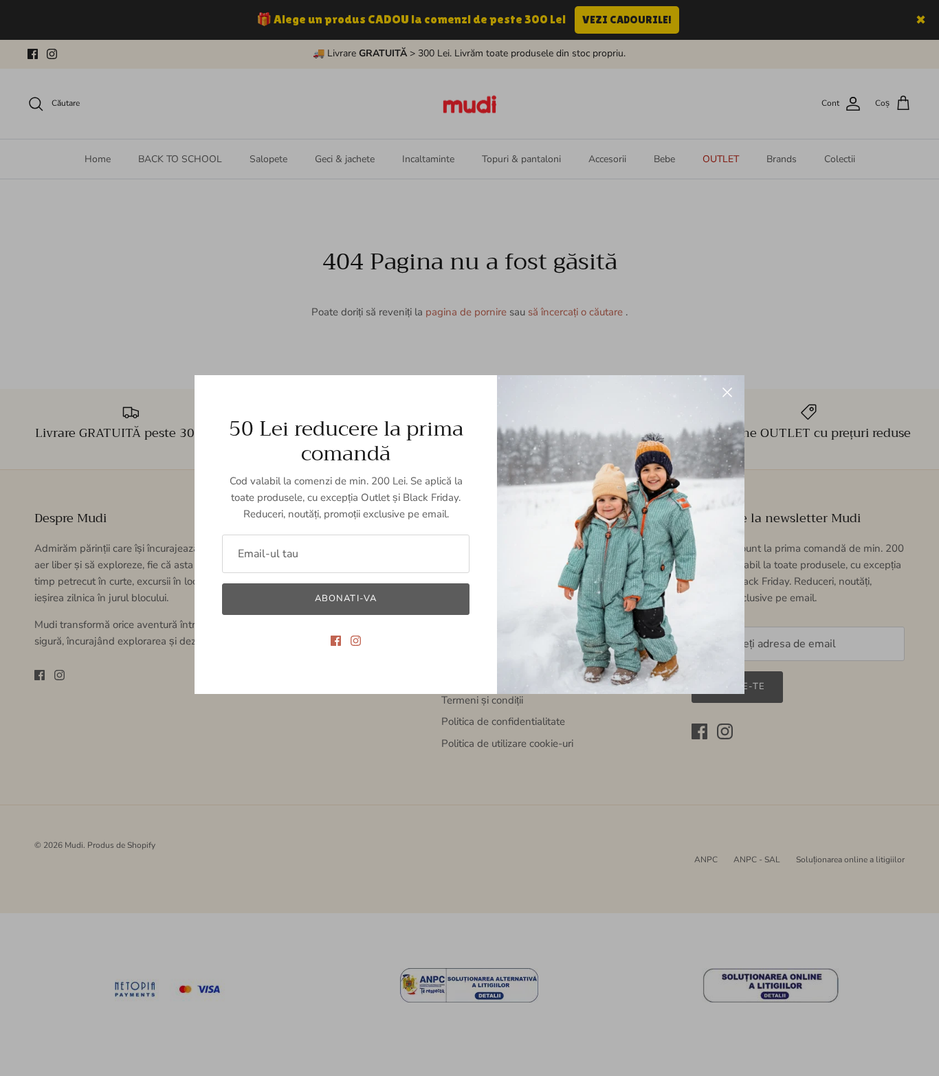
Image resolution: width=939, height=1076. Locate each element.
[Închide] (727, 392)
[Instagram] (356, 641)
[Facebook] (336, 641)
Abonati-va (345, 598)
